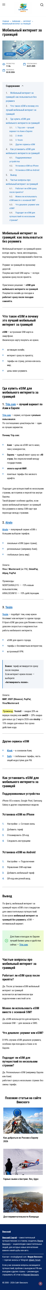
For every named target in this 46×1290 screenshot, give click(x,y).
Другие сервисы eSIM (25, 144)
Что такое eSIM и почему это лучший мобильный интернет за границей (22, 109)
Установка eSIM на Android (27, 170)
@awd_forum (34, 1260)
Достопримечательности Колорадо (21, 1216)
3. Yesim (19, 140)
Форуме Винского (31, 1274)
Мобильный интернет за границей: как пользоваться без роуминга (21, 96)
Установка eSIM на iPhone (27, 165)
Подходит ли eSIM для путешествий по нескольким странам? (22, 216)
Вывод (13, 175)
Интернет (10, 54)
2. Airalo (18, 135)
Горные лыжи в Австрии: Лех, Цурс (21, 1179)
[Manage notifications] (40, 1283)
